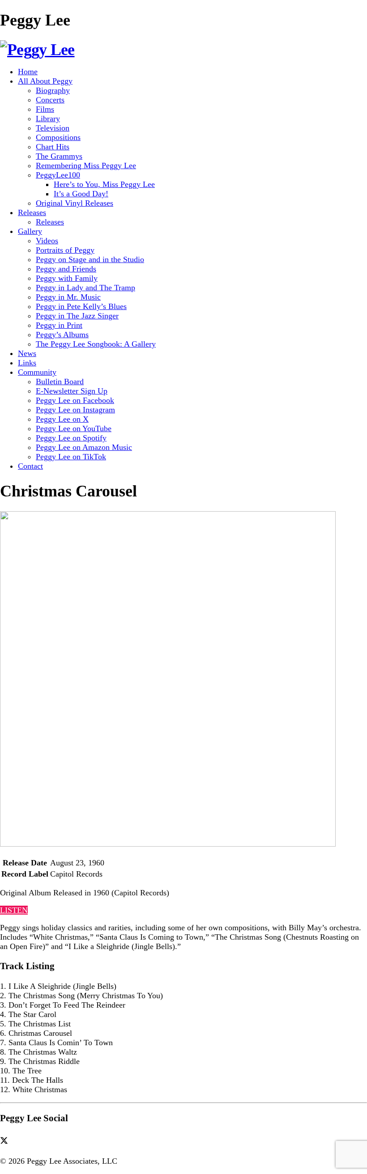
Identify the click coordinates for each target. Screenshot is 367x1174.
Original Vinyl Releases (74, 203)
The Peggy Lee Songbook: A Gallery (96, 343)
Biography (53, 90)
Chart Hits (52, 146)
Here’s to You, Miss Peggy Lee (104, 184)
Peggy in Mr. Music (68, 296)
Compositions (58, 137)
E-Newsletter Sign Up (71, 390)
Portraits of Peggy (65, 250)
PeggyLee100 (58, 174)
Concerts (50, 99)
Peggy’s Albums (62, 334)
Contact (30, 466)
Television (52, 127)
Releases (32, 212)
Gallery (30, 231)
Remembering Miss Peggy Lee (86, 165)
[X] (7, 1140)
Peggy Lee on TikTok (71, 456)
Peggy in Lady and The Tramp (85, 287)
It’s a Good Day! (81, 193)
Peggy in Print (59, 325)
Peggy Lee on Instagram (75, 409)
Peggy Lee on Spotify (71, 437)
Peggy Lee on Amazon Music (84, 447)
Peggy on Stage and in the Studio (90, 259)
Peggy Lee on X (62, 419)
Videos (47, 240)
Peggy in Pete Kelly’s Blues (81, 306)
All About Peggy (45, 80)
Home (28, 71)
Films (45, 109)
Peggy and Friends (66, 268)
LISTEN (14, 910)
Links (27, 362)
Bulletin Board (60, 381)
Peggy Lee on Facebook (75, 400)
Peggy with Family (67, 278)
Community (37, 372)
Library (48, 118)
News (27, 353)
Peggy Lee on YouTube (73, 428)
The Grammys (59, 156)
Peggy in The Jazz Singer (77, 315)
